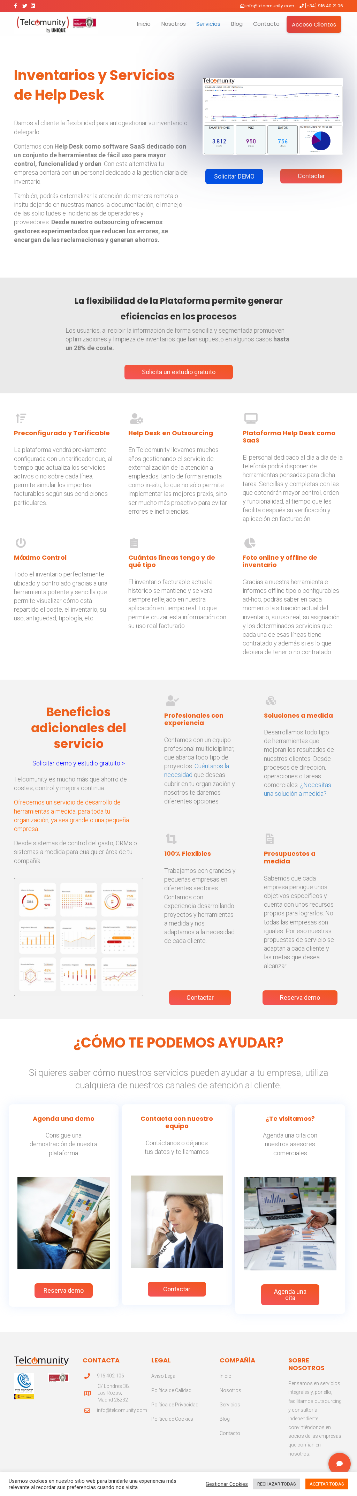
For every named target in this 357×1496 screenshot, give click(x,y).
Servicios (208, 24)
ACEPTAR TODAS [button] (327, 1484)
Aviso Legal (163, 1376)
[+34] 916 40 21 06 (324, 6)
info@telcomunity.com (269, 6)
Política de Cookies (172, 1419)
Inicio (144, 24)
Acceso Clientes (314, 25)
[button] (234, 176)
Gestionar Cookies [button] (227, 1484)
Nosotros (173, 24)
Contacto (266, 24)
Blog (237, 24)
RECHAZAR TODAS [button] (276, 1484)
